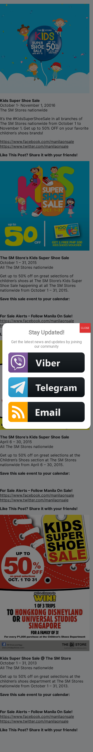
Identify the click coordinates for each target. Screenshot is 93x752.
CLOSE (85, 328)
